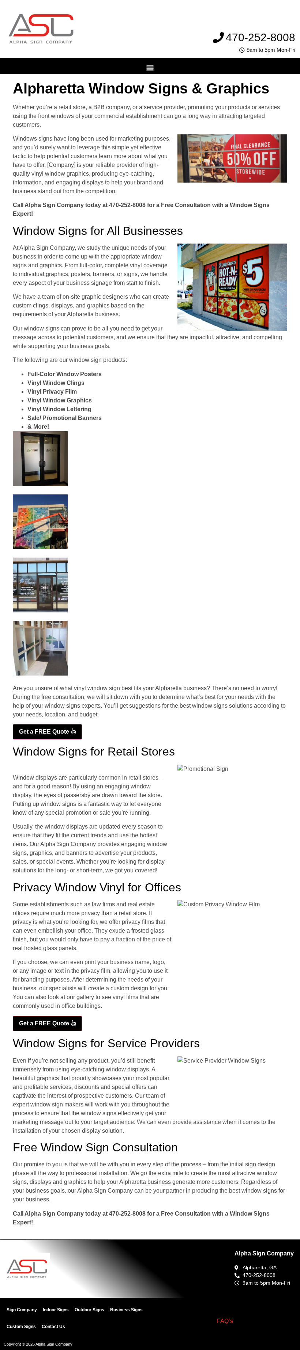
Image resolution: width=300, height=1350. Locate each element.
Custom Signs (21, 1326)
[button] (150, 68)
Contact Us (53, 1326)
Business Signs (126, 1309)
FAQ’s (225, 1321)
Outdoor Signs (89, 1309)
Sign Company (22, 1309)
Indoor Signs (56, 1309)
